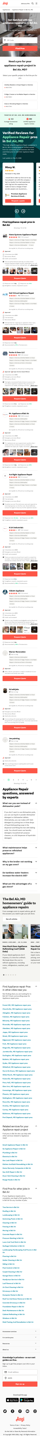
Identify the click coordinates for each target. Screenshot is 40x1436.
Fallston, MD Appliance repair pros (16, 1017)
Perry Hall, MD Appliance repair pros (17, 1082)
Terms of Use (14, 1425)
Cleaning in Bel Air (10, 1223)
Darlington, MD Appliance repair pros (17, 1055)
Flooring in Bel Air (9, 1256)
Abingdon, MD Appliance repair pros (16, 1013)
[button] (6, 271)
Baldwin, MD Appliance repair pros (16, 1059)
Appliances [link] (6, 10)
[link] (7, 195)
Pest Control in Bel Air (11, 1268)
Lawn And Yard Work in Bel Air (14, 1242)
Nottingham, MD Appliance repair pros (17, 1098)
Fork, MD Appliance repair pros (14, 1044)
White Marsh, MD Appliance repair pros (18, 1075)
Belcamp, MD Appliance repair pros (16, 1021)
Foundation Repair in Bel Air (13, 1306)
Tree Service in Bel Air (11, 1207)
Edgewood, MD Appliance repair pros (17, 1040)
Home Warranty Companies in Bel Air (17, 1168)
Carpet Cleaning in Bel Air (12, 1272)
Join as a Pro (25, 4)
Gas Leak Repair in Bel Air (13, 1160)
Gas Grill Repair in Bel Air (12, 1172)
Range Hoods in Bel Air (11, 1180)
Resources (6, 1344)
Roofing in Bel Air (9, 1211)
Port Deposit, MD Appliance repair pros (18, 1117)
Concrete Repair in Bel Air (12, 1234)
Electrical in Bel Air (10, 1156)
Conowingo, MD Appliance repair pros (17, 1090)
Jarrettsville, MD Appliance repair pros (17, 1051)
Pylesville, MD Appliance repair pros (17, 1079)
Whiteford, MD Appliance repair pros (17, 1067)
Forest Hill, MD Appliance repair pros (17, 1005)
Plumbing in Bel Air (10, 1153)
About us (6, 1350)
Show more (34, 265)
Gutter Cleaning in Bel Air (12, 1260)
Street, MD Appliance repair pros (15, 1036)
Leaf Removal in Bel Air (12, 1283)
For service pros (8, 1338)
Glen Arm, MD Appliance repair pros (16, 1086)
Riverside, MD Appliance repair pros (16, 1024)
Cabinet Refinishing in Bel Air (14, 1314)
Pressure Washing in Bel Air (13, 1238)
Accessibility (19, 1428)
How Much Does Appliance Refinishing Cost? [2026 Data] (15, 949)
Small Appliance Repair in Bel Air (15, 1145)
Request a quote (18, 201)
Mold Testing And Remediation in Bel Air (18, 1322)
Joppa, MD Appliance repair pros (15, 1032)
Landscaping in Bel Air (11, 1215)
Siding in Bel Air (9, 1264)
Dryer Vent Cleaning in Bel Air (14, 1176)
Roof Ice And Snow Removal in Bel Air (17, 1299)
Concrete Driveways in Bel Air (14, 1303)
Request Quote (20, 278)
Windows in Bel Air (10, 1318)
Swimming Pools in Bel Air (13, 1219)
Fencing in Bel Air (9, 1226)
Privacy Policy (25, 1425)
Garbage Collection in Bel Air (14, 1246)
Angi (32, 942)
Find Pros (20, 48)
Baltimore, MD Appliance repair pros (17, 1113)
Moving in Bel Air (9, 1230)
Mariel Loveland (9, 942)
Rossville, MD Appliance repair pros (16, 1102)
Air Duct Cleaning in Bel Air (13, 1287)
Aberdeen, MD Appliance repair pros (16, 1028)
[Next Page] (36, 779)
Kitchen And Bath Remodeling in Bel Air (18, 1164)
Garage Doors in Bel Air (11, 1276)
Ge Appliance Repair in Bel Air (14, 1149)
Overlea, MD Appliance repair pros (16, 1106)
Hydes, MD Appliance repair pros (15, 1063)
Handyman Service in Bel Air (13, 1279)
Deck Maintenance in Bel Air (13, 1310)
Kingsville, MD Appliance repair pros (17, 1048)
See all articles (11, 919)
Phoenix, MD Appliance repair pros (16, 1094)
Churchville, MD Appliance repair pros (17, 1009)
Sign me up (20, 1384)
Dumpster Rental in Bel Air (13, 1295)
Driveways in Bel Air (10, 1291)
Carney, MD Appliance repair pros (15, 1110)
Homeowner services (10, 1332)
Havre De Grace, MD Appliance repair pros (19, 1071)
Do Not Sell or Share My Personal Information (20, 1431)
